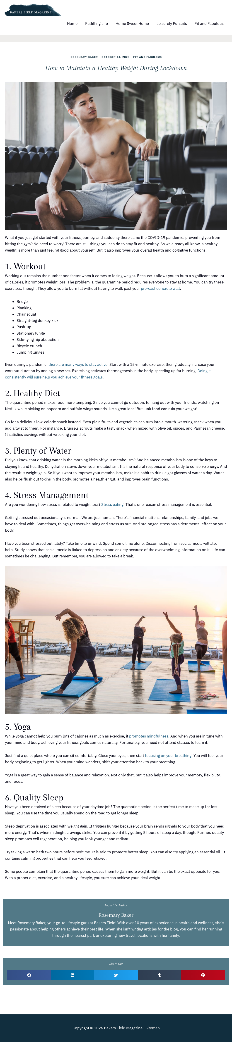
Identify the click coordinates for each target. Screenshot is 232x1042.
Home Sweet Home (132, 23)
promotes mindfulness (148, 736)
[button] (29, 975)
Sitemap (152, 1027)
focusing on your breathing (168, 755)
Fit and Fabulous (209, 23)
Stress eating (112, 504)
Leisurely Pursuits (172, 23)
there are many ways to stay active (77, 364)
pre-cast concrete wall (160, 288)
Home (72, 23)
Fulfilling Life (96, 23)
